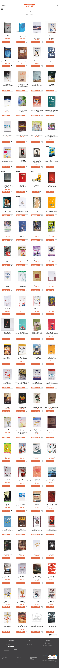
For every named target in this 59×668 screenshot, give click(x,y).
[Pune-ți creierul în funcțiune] (7, 521)
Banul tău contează (51, 85)
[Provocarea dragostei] (51, 497)
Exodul (37, 211)
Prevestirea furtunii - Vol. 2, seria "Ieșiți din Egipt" (36, 578)
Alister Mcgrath (36, 283)
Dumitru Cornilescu (37, 357)
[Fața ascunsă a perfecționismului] (22, 202)
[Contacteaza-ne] (56, 9)
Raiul (7, 110)
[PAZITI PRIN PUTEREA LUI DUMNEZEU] (7, 177)
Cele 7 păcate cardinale (51, 186)
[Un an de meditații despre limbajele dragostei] (37, 422)
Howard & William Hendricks (37, 455)
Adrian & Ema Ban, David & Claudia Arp (22, 382)
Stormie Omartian (37, 529)
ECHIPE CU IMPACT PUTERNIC (51, 161)
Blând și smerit (7, 310)
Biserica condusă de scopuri (51, 310)
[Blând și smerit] (7, 301)
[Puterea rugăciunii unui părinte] (51, 521)
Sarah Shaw (7, 504)
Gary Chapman (22, 233)
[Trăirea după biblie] (37, 448)
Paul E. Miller (52, 625)
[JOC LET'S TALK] (37, 177)
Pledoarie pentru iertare (7, 602)
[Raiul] (7, 101)
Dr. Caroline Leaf (7, 529)
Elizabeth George (22, 109)
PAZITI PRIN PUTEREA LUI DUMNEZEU (7, 187)
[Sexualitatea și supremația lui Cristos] (22, 472)
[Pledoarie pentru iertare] (7, 593)
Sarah (7, 505)
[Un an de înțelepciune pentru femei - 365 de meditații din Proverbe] (22, 422)
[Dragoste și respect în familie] (22, 126)
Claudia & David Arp (7, 233)
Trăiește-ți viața (7, 457)
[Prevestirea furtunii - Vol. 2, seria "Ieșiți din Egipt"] (37, 568)
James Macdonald (7, 332)
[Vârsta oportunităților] (37, 226)
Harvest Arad (37, 185)
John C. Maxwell (22, 504)
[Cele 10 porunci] (7, 202)
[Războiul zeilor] (37, 545)
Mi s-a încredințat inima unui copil (7, 62)
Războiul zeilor (37, 554)
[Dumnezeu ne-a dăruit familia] (37, 126)
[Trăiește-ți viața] (7, 448)
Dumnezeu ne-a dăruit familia (37, 135)
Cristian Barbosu (7, 35)
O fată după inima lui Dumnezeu (37, 260)
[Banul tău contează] (51, 76)
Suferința (7, 480)
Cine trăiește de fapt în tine (7, 85)
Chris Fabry (7, 357)
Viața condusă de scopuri (37, 407)
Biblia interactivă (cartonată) (7, 161)
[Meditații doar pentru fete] (51, 251)
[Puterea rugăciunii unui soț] (7, 545)
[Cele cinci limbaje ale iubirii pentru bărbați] (22, 324)
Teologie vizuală (52, 457)
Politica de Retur (18, 658)
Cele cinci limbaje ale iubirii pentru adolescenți (22, 235)
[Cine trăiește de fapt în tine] (7, 76)
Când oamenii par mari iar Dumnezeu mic (22, 359)
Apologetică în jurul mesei (37, 85)
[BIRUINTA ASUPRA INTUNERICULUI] (37, 152)
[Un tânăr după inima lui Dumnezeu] (51, 226)
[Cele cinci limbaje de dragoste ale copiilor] (51, 324)
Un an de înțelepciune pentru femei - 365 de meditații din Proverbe (22, 432)
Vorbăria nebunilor (22, 407)
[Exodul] (37, 202)
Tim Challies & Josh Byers (52, 455)
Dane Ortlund (7, 308)
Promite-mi (37, 505)
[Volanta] (7, 398)
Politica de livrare (4, 659)
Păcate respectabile (52, 602)
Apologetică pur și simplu (37, 285)
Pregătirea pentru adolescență (22, 260)
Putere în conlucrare (22, 530)
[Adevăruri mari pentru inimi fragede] (7, 276)
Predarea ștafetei (51, 577)
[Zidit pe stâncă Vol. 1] (7, 374)
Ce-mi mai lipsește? (37, 358)
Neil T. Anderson (37, 160)
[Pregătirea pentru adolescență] (22, 251)
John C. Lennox (51, 479)
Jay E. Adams (22, 455)
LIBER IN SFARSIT (22, 186)
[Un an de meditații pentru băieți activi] (7, 251)
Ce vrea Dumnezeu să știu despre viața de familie (51, 37)
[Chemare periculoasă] (51, 349)
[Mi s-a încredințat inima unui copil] (7, 53)
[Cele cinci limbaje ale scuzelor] (37, 324)
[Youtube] (30, 644)
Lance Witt (51, 160)
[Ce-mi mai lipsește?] (37, 349)
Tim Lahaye (37, 109)
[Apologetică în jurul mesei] (37, 76)
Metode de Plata (18, 657)
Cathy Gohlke (37, 504)
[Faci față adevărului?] (22, 53)
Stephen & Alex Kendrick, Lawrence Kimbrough (51, 505)
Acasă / (27, 11)
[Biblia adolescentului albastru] (22, 28)
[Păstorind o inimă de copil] (22, 593)
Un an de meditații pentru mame (7, 431)
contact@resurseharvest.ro (48, 645)
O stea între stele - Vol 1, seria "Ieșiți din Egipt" (22, 627)
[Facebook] (27, 644)
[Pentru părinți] (37, 301)
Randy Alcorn (7, 109)
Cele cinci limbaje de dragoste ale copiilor (51, 334)
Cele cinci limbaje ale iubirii (22, 310)
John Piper (22, 479)
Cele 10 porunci (7, 211)
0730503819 (48, 643)
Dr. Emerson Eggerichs (22, 134)
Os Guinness (22, 406)
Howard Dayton (51, 84)
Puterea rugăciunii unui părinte (52, 530)
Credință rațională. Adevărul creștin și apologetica (51, 111)
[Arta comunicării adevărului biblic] (51, 276)
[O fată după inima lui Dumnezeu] (37, 251)
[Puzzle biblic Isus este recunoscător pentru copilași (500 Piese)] (51, 126)
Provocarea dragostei (51, 507)
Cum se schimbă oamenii (7, 135)
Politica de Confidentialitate (6, 658)
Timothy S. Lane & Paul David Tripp (7, 134)
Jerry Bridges (52, 601)
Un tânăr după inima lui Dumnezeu (51, 235)
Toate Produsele (31, 11)
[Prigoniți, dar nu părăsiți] (22, 568)
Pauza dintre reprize (37, 602)
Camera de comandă (7, 358)
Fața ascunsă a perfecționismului (22, 211)
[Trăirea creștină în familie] (22, 448)
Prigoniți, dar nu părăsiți (22, 577)
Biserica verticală (7, 333)
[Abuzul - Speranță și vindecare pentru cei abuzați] (22, 276)
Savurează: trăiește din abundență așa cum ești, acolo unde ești (37, 481)
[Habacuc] (51, 53)
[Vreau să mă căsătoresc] (22, 374)
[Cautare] (18, 5)
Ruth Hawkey (7, 625)
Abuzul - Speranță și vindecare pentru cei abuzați (22, 285)
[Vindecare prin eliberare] (37, 374)
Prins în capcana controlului (7, 577)
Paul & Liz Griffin (22, 283)
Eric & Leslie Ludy (37, 35)
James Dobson (22, 258)
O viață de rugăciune (52, 626)
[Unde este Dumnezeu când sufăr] (51, 398)
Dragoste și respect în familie (22, 135)
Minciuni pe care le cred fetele (22, 86)
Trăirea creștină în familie (22, 457)
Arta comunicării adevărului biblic (51, 285)
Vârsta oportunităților (37, 235)
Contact (3, 661)
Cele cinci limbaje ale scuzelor (37, 333)
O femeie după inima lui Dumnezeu (22, 111)
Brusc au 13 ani (7, 235)
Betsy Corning (7, 60)
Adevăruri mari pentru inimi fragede (7, 285)
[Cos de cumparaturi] (57, 5)
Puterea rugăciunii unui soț (7, 554)
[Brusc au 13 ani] (7, 226)
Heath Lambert (22, 185)
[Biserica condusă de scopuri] (51, 301)
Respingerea (51, 554)
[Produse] (2, 9)
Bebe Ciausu (7, 601)
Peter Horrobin (7, 382)
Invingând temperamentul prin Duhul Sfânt (37, 111)
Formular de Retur (18, 661)
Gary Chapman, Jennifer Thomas (37, 332)
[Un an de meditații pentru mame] (7, 422)
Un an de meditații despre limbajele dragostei (37, 431)
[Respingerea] (51, 545)
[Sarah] (7, 497)
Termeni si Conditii (4, 657)
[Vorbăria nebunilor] (22, 398)
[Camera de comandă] (7, 349)
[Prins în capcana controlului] (7, 568)
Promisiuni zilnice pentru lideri (22, 505)
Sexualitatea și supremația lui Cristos (22, 481)
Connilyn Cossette (37, 576)
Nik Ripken (22, 576)
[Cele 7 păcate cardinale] (51, 177)
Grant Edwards (51, 576)
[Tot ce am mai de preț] (51, 422)
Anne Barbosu (22, 210)
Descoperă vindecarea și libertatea (51, 383)
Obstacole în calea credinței (7, 37)
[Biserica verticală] (7, 324)
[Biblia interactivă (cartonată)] (7, 152)
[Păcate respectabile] (51, 593)
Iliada (37, 62)
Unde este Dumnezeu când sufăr (51, 407)
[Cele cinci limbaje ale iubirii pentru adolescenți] (22, 226)
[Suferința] (7, 472)
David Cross (52, 552)
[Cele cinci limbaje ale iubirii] (22, 301)
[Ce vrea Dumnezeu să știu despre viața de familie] (51, 28)
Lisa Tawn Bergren (37, 134)
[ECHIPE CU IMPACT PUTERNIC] (51, 152)
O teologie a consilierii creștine (37, 626)
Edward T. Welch (22, 357)
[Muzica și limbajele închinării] (51, 202)
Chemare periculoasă (52, 358)
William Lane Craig (52, 109)
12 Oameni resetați (22, 161)
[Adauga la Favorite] (11, 42)
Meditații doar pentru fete (52, 260)
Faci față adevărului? (22, 62)
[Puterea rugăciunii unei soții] (37, 521)
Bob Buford (37, 601)
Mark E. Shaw (22, 529)
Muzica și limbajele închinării (51, 211)
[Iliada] (37, 53)
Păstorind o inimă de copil (22, 602)
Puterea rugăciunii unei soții (37, 530)
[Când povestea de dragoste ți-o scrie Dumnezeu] (37, 28)
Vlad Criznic (37, 84)
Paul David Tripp (37, 233)
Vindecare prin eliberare (37, 383)
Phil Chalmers (22, 60)
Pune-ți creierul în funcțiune (7, 530)
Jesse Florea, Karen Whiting (7, 258)
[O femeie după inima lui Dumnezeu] (22, 101)
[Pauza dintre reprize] (37, 593)
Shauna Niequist (37, 479)
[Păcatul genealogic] (7, 617)
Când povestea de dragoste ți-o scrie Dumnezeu (37, 37)
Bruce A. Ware (7, 283)
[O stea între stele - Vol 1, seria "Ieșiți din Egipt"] (22, 617)
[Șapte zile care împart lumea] (51, 472)
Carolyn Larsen (51, 258)
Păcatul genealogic (7, 626)
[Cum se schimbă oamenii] (7, 126)
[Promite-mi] (37, 497)
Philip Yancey (52, 406)
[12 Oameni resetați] (22, 152)
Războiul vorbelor (22, 554)
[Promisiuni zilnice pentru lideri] (22, 497)
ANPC (17, 662)
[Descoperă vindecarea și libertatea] (51, 374)
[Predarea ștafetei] (51, 568)
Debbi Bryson (22, 429)
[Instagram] (32, 644)
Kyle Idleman (37, 552)
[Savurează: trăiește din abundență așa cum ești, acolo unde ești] (37, 472)
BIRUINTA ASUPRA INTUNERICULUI (37, 162)
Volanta (7, 407)
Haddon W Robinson (51, 283)
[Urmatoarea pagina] (56, 634)
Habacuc (51, 62)
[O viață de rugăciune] (51, 617)
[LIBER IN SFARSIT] (22, 177)
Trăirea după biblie (37, 457)
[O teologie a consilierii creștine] (37, 617)
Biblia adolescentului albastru (22, 37)
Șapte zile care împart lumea (51, 480)
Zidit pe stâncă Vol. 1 (7, 383)
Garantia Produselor (19, 659)
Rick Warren (52, 308)
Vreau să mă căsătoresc (22, 383)
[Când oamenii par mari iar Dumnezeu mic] (22, 349)
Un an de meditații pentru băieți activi (7, 260)
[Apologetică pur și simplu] (37, 276)
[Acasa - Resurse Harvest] (29, 5)
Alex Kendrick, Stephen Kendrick (7, 406)
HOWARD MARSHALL (7, 185)
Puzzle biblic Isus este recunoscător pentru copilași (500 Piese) (51, 136)
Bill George (51, 233)
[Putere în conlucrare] (22, 521)
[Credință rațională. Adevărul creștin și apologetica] (51, 101)
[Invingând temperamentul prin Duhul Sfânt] (37, 101)
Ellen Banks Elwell (7, 429)
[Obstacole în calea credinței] (7, 28)
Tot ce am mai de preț (51, 431)
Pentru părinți (36, 310)
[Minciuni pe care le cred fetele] (22, 76)
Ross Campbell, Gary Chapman (52, 332)
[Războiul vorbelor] (22, 545)
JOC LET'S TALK (37, 186)
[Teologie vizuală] (51, 448)
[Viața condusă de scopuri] (37, 398)
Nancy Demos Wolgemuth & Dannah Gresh (22, 85)
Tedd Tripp (22, 601)
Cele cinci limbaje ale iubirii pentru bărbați (22, 334)
